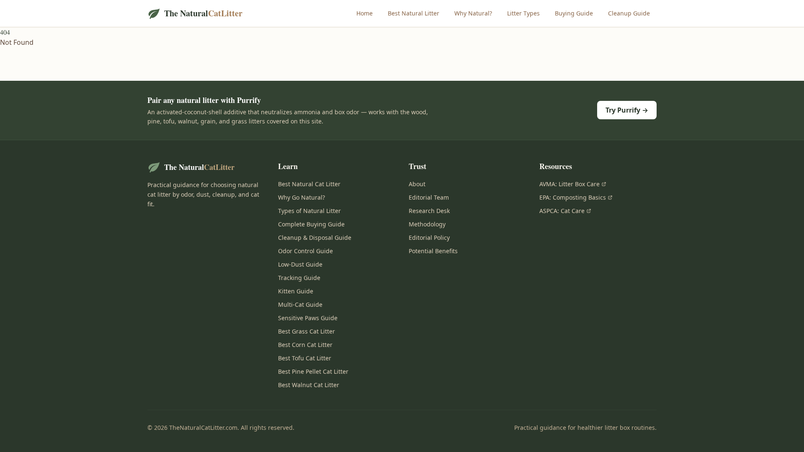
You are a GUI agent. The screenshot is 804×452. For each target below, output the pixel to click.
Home (364, 13)
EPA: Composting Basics (572, 197)
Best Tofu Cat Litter (304, 358)
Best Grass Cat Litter (306, 331)
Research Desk (429, 211)
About (417, 184)
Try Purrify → (627, 110)
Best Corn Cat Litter (305, 345)
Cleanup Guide (629, 13)
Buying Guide (574, 13)
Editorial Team (429, 197)
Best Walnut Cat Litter (308, 385)
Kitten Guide (295, 291)
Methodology (427, 224)
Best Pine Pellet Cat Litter (313, 371)
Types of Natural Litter (309, 211)
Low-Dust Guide (300, 264)
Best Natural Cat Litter (309, 184)
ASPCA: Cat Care (562, 211)
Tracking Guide (299, 278)
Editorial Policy (429, 237)
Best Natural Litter (413, 13)
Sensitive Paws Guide (308, 318)
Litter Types (523, 13)
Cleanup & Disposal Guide (314, 237)
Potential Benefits (433, 251)
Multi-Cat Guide (300, 304)
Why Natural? (473, 13)
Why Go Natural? (301, 197)
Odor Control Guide (305, 251)
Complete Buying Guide (311, 224)
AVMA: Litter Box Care (569, 184)
